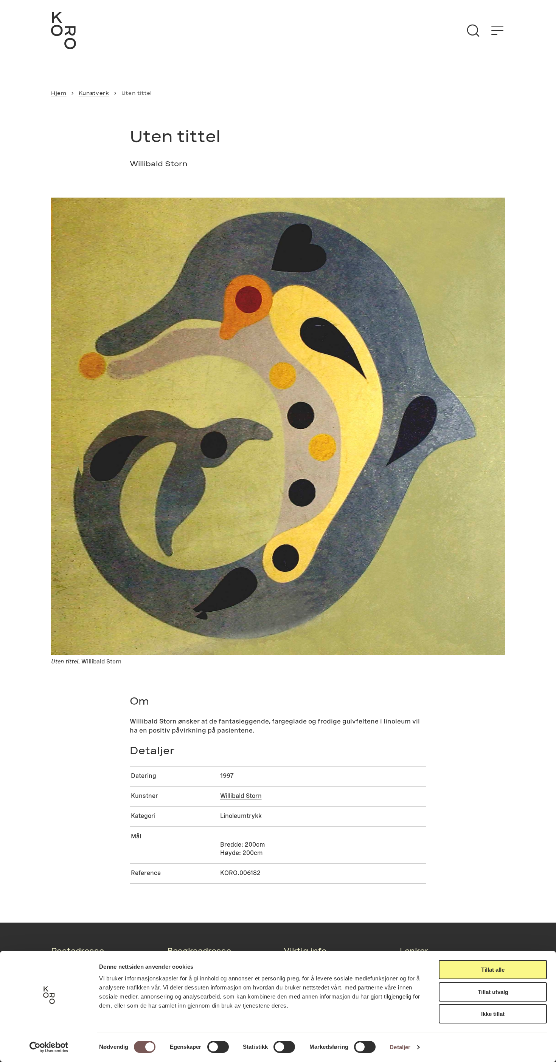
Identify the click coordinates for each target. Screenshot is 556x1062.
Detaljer (400, 1047)
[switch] (218, 1047)
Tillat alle (493, 969)
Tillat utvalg (493, 992)
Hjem (59, 93)
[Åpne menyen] (497, 30)
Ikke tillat (493, 1014)
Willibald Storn (241, 795)
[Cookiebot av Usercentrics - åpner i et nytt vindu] (49, 1047)
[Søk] (473, 30)
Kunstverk (94, 93)
